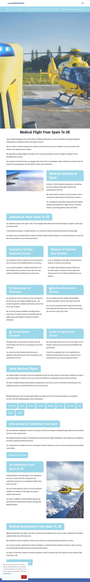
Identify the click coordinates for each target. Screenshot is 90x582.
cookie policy (7, 573)
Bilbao (60, 406)
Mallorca (70, 406)
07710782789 (19, 9)
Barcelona (12, 406)
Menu (82, 3)
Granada (51, 406)
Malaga (10, 413)
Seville (31, 406)
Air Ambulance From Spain (17, 455)
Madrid (22, 406)
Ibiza (79, 406)
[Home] (16, 3)
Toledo (20, 413)
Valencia (41, 406)
